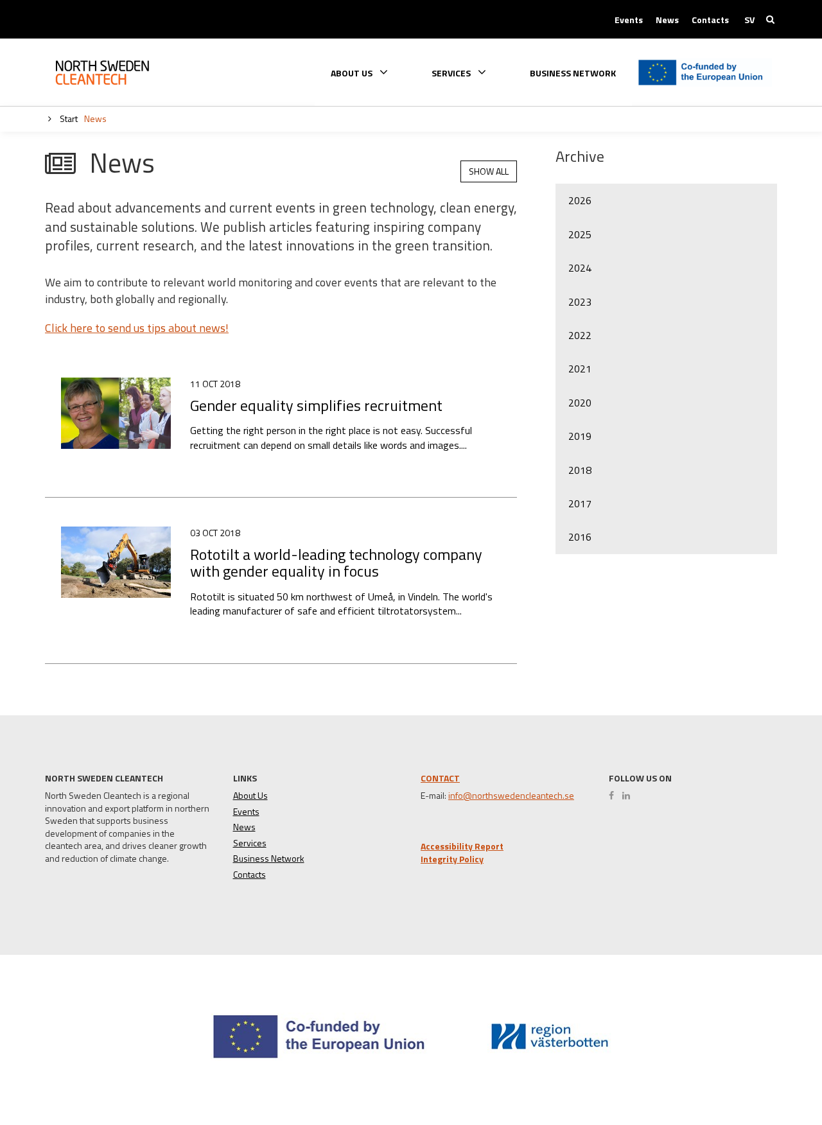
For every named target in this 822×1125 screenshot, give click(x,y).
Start (68, 118)
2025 (579, 234)
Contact (440, 778)
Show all (489, 171)
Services (250, 843)
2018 (579, 470)
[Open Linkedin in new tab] (629, 795)
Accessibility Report (462, 846)
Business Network (573, 73)
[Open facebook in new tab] (614, 795)
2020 (579, 402)
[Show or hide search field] (770, 19)
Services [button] (452, 72)
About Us (250, 795)
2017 (579, 503)
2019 (579, 436)
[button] (766, 1068)
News (667, 19)
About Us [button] (352, 72)
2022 (579, 335)
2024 (579, 267)
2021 (579, 368)
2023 (579, 302)
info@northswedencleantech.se (511, 795)
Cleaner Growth (112, 72)
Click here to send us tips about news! (137, 328)
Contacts (710, 19)
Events (629, 19)
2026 (579, 200)
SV (749, 19)
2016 (579, 537)
